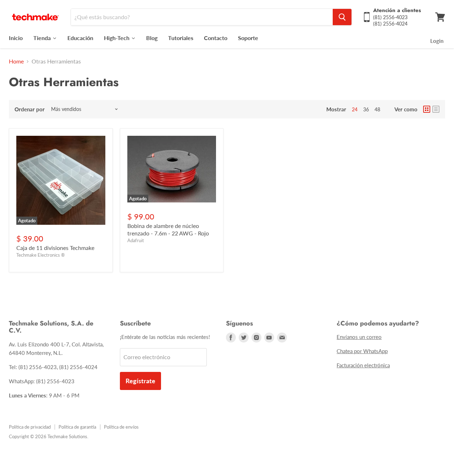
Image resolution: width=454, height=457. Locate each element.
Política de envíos (121, 427)
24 (355, 109)
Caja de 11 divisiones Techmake (55, 247)
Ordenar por (30, 109)
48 (377, 109)
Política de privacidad (30, 427)
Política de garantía (77, 427)
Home (16, 61)
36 (366, 109)
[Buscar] (342, 17)
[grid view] (426, 109)
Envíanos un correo (359, 337)
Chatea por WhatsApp (362, 351)
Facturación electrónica (363, 365)
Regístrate (140, 381)
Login (436, 41)
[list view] (435, 109)
